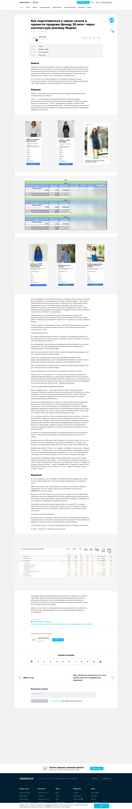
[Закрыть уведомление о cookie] (112, 806)
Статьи (28, 7)
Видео (89, 7)
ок (102, 806)
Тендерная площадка (24, 792)
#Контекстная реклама (36, 18)
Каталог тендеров (23, 799)
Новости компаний (70, 7)
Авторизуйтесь (55, 701)
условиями (48, 805)
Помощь (75, 802)
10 (94, 661)
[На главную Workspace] (26, 779)
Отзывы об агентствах (43, 799)
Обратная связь (107, 778)
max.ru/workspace (72, 778)
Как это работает (23, 796)
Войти (97, 2)
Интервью (82, 7)
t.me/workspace (61, 778)
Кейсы (21, 7)
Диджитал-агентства (43, 792)
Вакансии (93, 799)
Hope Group (42, 37)
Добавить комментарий (39, 701)
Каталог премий (95, 802)
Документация (57, 7)
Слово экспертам (45, 7)
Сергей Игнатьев (43, 638)
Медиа (36, 2)
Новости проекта (77, 796)
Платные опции (77, 799)
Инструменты (94, 796)
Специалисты (41, 796)
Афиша (35, 7)
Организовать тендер (83, 2)
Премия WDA (94, 792)
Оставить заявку (97, 768)
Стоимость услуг (42, 802)
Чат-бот (96, 778)
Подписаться (58, 639)
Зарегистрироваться (106, 2)
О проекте (76, 792)
